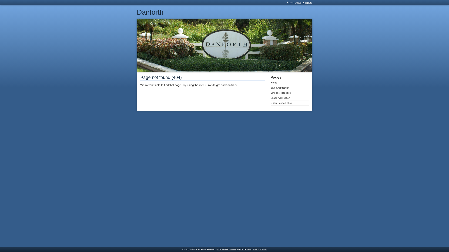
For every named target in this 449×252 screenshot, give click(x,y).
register (308, 2)
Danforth (150, 12)
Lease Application (280, 97)
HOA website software (226, 249)
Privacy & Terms (260, 249)
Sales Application (280, 87)
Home (274, 82)
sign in (298, 2)
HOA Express (245, 249)
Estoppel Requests (281, 92)
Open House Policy (281, 103)
